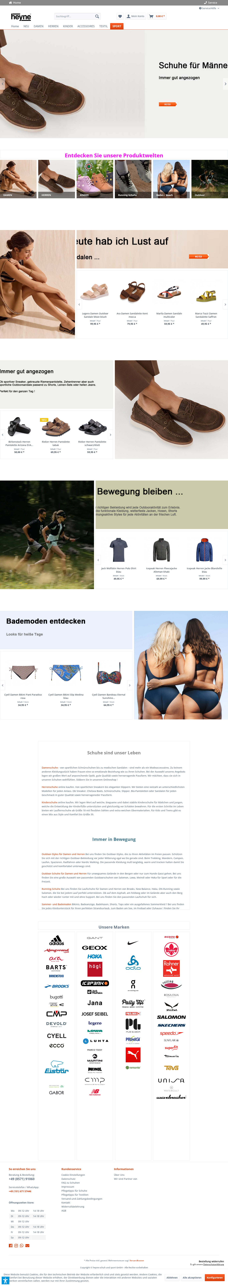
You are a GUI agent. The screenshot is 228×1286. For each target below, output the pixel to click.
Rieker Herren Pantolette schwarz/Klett (19, 443)
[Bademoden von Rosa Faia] (171, 996)
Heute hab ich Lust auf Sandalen (114, 84)
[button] (5, 1280)
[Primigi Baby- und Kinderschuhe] (133, 1040)
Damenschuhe (50, 767)
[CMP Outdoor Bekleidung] (56, 1013)
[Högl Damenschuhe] (95, 969)
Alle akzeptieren (192, 1277)
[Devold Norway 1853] (56, 1024)
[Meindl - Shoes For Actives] (95, 1070)
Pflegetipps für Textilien (74, 1194)
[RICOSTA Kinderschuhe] (171, 937)
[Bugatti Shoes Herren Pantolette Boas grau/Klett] (92, 427)
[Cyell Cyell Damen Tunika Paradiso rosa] (66, 673)
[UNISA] (171, 1081)
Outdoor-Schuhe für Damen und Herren (64, 873)
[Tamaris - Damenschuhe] (171, 1056)
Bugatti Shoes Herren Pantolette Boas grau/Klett (92, 443)
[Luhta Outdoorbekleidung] (95, 1041)
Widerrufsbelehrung (72, 1206)
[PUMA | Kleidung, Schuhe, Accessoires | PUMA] (133, 1054)
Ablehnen (172, 1277)
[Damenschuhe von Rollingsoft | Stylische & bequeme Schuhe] (171, 984)
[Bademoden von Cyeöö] (56, 1036)
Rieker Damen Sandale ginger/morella (169, 315)
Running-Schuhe (51, 888)
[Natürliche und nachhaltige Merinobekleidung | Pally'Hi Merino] (133, 1003)
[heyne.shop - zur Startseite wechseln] (21, 17)
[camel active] (56, 1005)
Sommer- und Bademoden (56, 904)
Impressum (67, 1186)
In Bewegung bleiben (47, 535)
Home (16, 3)
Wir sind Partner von (125, 1178)
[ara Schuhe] (56, 959)
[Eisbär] (56, 1067)
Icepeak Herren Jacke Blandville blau (118, 570)
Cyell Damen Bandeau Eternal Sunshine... (23, 696)
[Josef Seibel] (95, 1014)
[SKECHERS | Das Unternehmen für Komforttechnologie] (171, 1025)
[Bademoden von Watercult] (171, 1088)
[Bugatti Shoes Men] (56, 997)
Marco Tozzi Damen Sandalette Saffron (132, 315)
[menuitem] (77, 16)
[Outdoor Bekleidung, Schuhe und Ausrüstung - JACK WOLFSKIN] (95, 992)
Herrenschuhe (50, 787)
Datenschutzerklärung (213, 1264)
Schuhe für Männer (171, 409)
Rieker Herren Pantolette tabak (56, 443)
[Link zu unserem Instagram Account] (16, 1246)
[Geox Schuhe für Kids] (95, 948)
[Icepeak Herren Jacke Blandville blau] (119, 550)
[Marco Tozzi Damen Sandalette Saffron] (132, 292)
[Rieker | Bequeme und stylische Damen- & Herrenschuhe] (171, 949)
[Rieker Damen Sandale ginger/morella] (169, 292)
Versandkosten (137, 1260)
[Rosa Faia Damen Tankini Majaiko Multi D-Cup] (109, 673)
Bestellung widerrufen (211, 1261)
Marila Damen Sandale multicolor (95, 315)
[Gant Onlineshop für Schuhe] (95, 938)
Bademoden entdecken (181, 665)
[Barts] (56, 968)
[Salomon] (171, 1017)
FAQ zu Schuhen (70, 1182)
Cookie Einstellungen (73, 1174)
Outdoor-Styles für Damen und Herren (63, 854)
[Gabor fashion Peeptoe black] (206, 292)
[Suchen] (97, 16)
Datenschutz (68, 1178)
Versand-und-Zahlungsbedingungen (81, 1198)
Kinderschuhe (49, 802)
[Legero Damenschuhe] (95, 1023)
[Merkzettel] (120, 16)
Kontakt (65, 1202)
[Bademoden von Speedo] (171, 1033)
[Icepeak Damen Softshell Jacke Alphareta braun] (204, 550)
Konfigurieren (215, 1277)
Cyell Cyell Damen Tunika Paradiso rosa (66, 696)
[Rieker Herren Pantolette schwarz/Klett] (19, 427)
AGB (63, 1210)
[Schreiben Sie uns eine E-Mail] (27, 1246)
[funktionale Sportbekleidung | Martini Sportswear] (95, 1058)
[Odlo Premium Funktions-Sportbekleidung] (133, 963)
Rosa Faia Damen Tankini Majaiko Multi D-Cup (109, 696)
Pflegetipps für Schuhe (74, 1190)
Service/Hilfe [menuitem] (209, 8)
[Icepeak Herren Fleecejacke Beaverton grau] (161, 550)
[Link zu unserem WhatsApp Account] (21, 1246)
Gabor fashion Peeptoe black (206, 315)
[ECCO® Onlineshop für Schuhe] (56, 1046)
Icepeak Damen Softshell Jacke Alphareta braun (204, 570)
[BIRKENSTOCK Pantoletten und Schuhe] (56, 976)
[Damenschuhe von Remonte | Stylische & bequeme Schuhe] (133, 1068)
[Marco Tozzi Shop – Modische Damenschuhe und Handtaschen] (95, 1050)
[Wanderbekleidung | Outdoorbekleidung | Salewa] (171, 1006)
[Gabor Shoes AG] (56, 1094)
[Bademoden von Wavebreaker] (171, 1097)
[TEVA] (171, 1068)
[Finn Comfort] (56, 1086)
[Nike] (133, 942)
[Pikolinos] (133, 1013)
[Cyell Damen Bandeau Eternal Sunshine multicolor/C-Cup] (23, 673)
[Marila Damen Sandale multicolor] (95, 292)
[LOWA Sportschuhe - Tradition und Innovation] (95, 1032)
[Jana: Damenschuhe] (95, 1002)
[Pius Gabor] (133, 1025)
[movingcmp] (95, 1081)
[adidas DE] (56, 940)
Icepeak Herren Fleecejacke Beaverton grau (161, 570)
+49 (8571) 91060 (22, 1179)
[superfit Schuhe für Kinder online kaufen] (171, 1048)
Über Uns (119, 1174)
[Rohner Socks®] (171, 968)
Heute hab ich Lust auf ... (37, 284)
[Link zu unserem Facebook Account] (10, 1246)
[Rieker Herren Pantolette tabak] (55, 427)
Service (212, 3)
